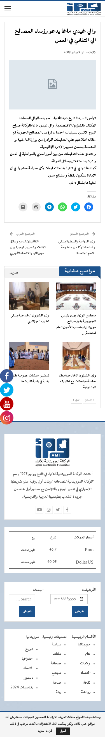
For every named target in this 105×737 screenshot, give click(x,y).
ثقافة (86, 683)
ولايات (85, 663)
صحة (57, 683)
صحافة (55, 663)
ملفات (57, 654)
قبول (63, 731)
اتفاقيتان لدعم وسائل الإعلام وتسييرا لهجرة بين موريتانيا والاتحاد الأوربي (28, 247)
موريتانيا (84, 644)
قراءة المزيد (45, 731)
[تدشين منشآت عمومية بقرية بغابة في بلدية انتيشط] (29, 356)
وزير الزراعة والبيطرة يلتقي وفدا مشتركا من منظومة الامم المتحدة (76, 247)
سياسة (56, 644)
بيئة (58, 692)
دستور (28, 678)
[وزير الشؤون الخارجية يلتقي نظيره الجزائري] (29, 296)
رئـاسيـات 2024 (21, 687)
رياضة (85, 692)
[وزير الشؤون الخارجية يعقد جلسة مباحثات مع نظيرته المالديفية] (76, 356)
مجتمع (56, 673)
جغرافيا (27, 659)
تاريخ (29, 649)
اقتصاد (85, 673)
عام (87, 654)
